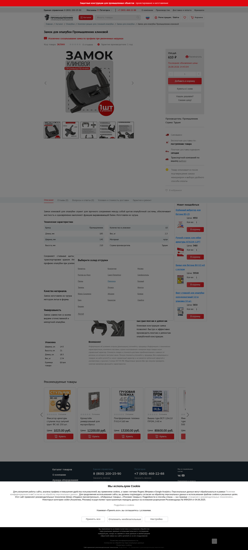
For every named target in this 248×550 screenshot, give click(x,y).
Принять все (93, 519)
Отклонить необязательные (125, 519)
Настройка (156, 519)
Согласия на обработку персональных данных (55, 494)
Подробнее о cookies (124, 505)
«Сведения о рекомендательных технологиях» (210, 497)
